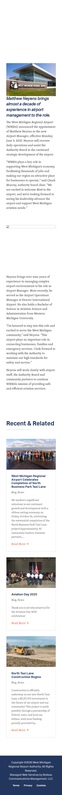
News (21, 492)
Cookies (41, 785)
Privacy (28, 785)
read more (18, 544)
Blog (13, 492)
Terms (16, 785)
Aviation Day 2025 (24, 594)
